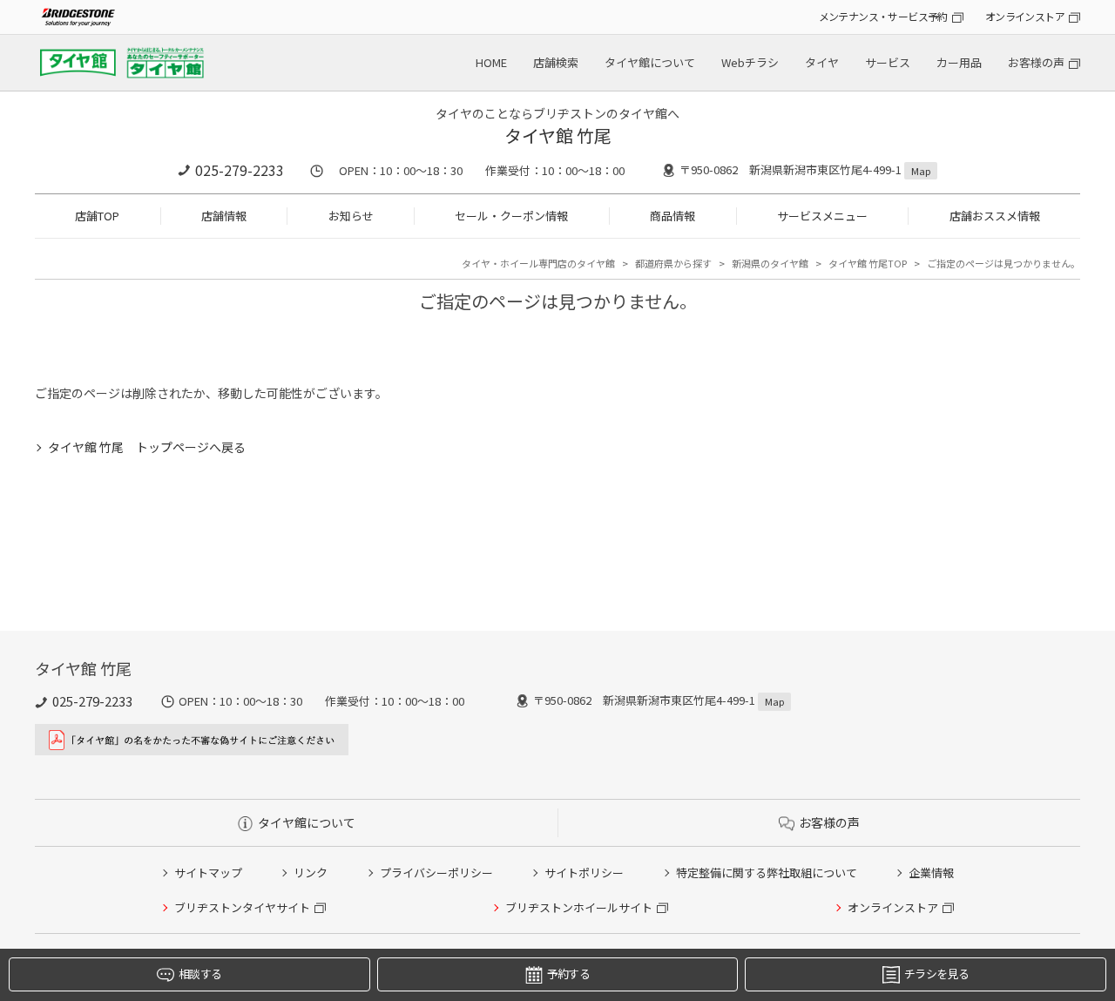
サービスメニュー (822, 215)
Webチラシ (750, 62)
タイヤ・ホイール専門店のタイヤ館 (538, 263)
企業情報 (931, 872)
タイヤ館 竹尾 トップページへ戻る (147, 447)
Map (920, 171)
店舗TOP (97, 215)
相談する (200, 973)
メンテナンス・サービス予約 (883, 16)
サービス (887, 62)
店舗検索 (555, 62)
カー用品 (959, 62)
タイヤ (822, 62)
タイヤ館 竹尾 (558, 135)
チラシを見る (936, 973)
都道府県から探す (673, 263)
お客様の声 (1036, 62)
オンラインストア (1024, 16)
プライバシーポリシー (436, 872)
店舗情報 (224, 215)
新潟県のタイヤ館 (770, 263)
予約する (568, 973)
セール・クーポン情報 (511, 215)
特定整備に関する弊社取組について (766, 872)
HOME (491, 62)
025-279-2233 (239, 169)
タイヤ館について (650, 62)
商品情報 (672, 215)
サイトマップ (208, 872)
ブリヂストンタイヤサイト (242, 907)
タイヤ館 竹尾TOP (867, 263)
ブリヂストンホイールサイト (578, 907)
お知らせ (351, 215)
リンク (311, 872)
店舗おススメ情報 (994, 215)
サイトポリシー (584, 872)
